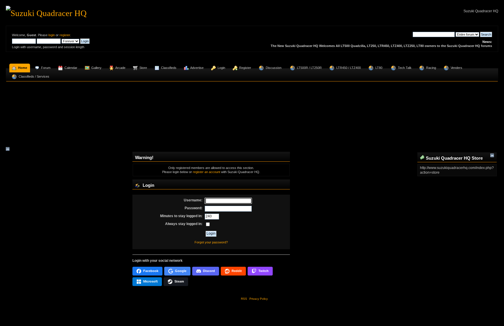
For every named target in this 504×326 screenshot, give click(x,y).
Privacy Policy (258, 298)
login (51, 35)
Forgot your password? (211, 242)
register (65, 35)
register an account (206, 172)
